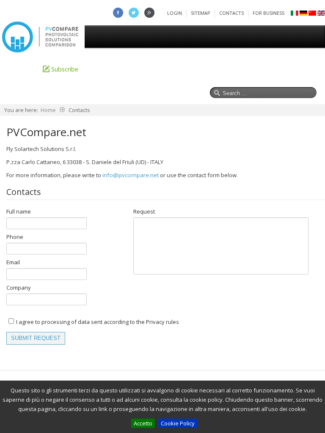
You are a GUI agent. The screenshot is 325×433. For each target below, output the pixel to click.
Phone (14, 237)
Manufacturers (115, 69)
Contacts (231, 13)
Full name (18, 211)
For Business (268, 13)
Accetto (143, 423)
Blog (233, 69)
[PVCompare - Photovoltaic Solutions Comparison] (40, 50)
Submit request (36, 338)
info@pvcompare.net (130, 175)
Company (18, 287)
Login (174, 13)
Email (13, 262)
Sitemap (200, 13)
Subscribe (64, 69)
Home (17, 69)
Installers (164, 69)
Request (144, 211)
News (201, 69)
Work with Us (274, 69)
